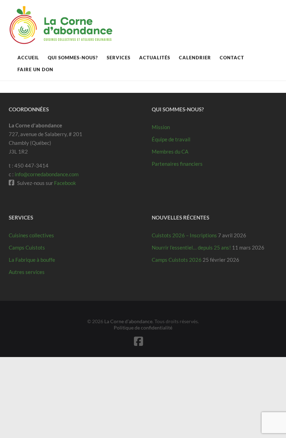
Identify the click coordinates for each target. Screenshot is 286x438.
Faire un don (35, 69)
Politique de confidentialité (143, 328)
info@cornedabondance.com (46, 174)
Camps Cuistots (27, 247)
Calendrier (195, 57)
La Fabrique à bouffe (32, 260)
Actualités (154, 57)
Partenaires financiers (177, 164)
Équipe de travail (171, 139)
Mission (161, 127)
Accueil (28, 57)
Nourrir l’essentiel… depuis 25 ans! (191, 247)
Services (118, 57)
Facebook (65, 183)
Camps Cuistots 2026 (177, 260)
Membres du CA (170, 151)
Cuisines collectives (31, 235)
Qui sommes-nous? (73, 57)
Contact (232, 57)
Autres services (27, 272)
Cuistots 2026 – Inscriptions (184, 235)
